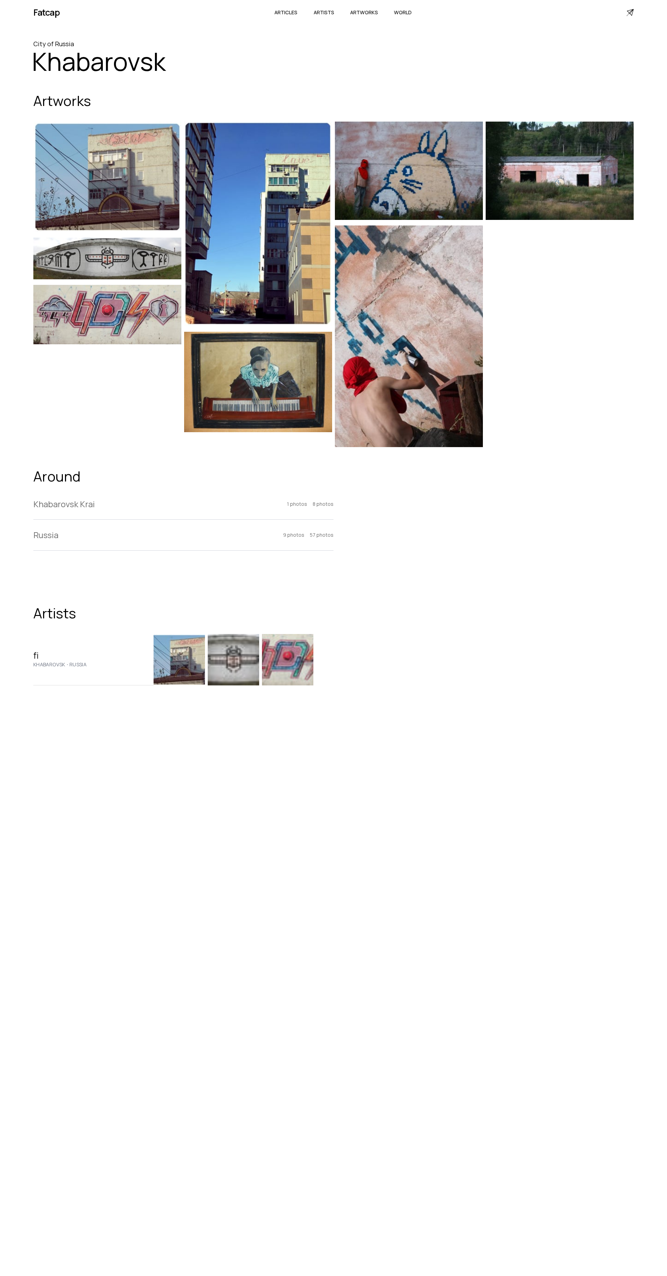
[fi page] (179, 659)
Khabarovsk (49, 664)
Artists (324, 12)
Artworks (364, 12)
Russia (78, 664)
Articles (285, 12)
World (403, 12)
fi (36, 655)
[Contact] (630, 12)
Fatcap (46, 12)
